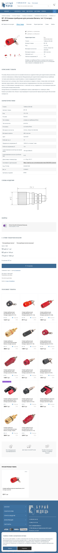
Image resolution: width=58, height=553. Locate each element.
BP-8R (5, 375)
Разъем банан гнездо (8, 243)
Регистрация (35, 3)
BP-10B (5, 317)
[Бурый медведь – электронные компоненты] (7, 5)
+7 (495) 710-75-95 (33, 522)
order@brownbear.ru (36, 525)
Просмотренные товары (9, 467)
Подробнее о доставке (7, 275)
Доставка (37, 11)
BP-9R (23, 433)
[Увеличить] (12, 41)
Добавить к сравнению (33, 31)
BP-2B (23, 404)
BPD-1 (5, 404)
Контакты (18, 11)
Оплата (43, 11)
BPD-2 (41, 404)
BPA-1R (5, 346)
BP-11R (41, 317)
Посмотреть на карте (34, 530)
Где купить (29, 11)
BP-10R (41, 346)
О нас (23, 11)
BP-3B (41, 375)
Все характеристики (48, 38)
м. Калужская (17, 270)
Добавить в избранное (33, 34)
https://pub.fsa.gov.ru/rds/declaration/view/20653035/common (40, 162)
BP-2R (23, 375)
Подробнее (24, 548)
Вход (29, 3)
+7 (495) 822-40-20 (21, 3)
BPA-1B (5, 433)
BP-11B (23, 346)
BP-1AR (23, 317)
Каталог (6, 11)
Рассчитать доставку (7, 278)
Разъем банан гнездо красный (25, 243)
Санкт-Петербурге (10, 281)
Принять (10, 548)
